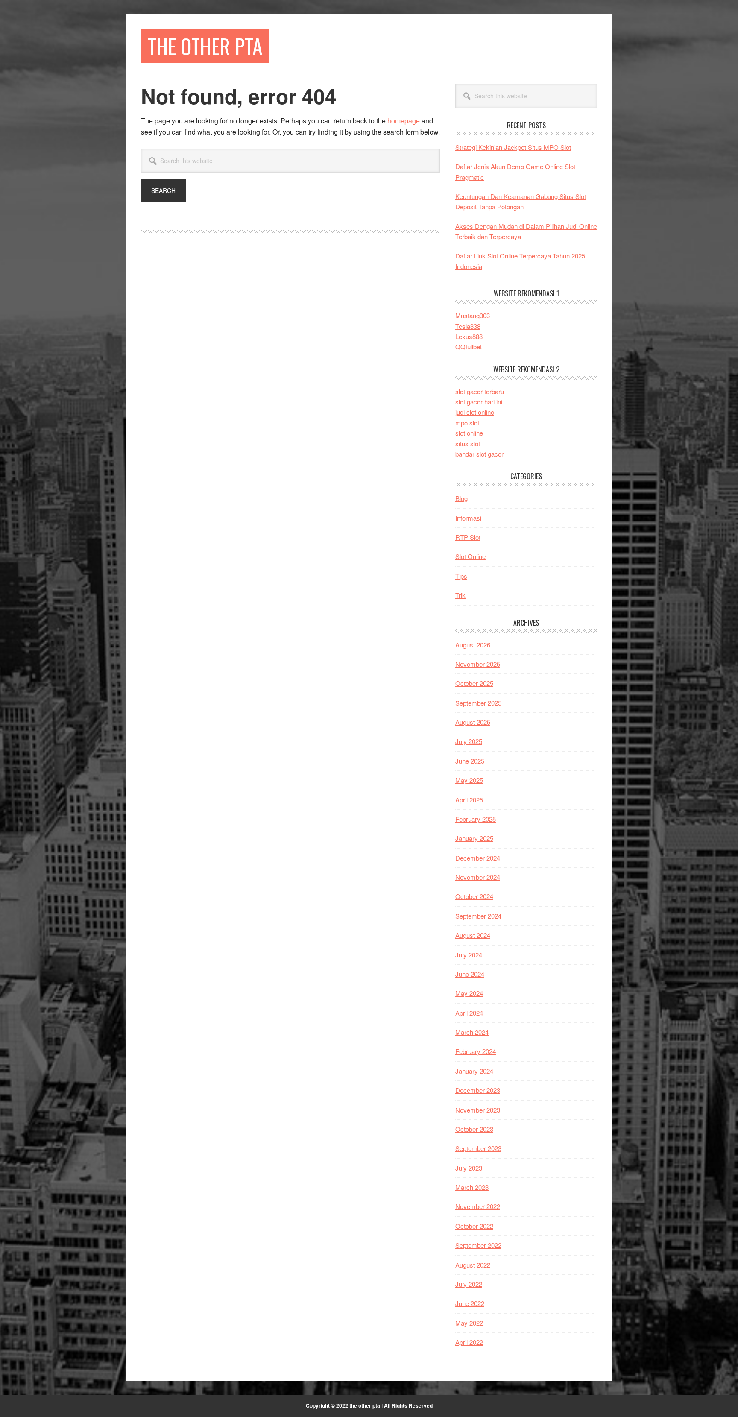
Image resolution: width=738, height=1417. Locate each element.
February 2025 (475, 818)
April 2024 (469, 1012)
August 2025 (472, 721)
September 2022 (478, 1245)
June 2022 (469, 1303)
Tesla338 (467, 326)
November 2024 (477, 876)
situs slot (467, 443)
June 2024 (469, 973)
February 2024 (475, 1051)
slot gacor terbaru (479, 391)
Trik (460, 595)
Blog (461, 498)
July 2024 (468, 954)
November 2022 (477, 1206)
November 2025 (477, 663)
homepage (403, 121)
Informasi (468, 517)
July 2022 (468, 1283)
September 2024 (478, 915)
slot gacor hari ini (478, 401)
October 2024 (474, 896)
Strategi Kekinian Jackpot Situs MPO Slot (513, 147)
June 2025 (469, 760)
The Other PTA (205, 46)
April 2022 (469, 1342)
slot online (469, 432)
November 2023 (477, 1109)
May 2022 (469, 1322)
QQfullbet (468, 346)
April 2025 (469, 799)
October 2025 (474, 683)
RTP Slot (467, 537)
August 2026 (472, 644)
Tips (461, 575)
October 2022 (474, 1225)
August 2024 (472, 935)
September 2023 (478, 1148)
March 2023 (472, 1187)
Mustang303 (472, 315)
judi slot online (474, 411)
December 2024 (477, 857)
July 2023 (468, 1167)
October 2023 (474, 1128)
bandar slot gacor (479, 453)
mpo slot (467, 422)
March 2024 (472, 1032)
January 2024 (474, 1070)
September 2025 (478, 702)
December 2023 (477, 1090)
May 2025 (469, 780)
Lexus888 (469, 336)
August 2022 (472, 1264)
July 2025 (468, 741)
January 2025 (474, 838)
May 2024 (469, 993)
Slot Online (470, 556)
